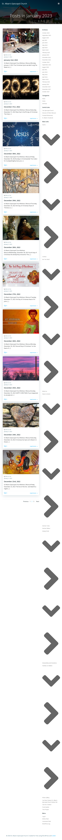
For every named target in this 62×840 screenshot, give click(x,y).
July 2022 (44, 69)
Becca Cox (8, 55)
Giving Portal (45, 531)
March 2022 (45, 79)
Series (43, 101)
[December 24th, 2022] (21, 415)
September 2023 (46, 35)
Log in (44, 816)
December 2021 (46, 87)
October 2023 (45, 33)
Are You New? (46, 259)
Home (44, 125)
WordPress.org (46, 824)
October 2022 (45, 62)
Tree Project (45, 809)
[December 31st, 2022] (21, 87)
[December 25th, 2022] (21, 368)
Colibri (54, 836)
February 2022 (46, 82)
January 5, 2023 (8, 57)
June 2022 (44, 72)
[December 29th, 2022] (21, 181)
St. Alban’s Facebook (47, 118)
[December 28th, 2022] (21, 228)
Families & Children (47, 665)
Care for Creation (46, 804)
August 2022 (45, 67)
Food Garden (45, 807)
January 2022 (45, 84)
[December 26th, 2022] (21, 321)
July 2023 (44, 40)
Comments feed (46, 821)
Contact (44, 256)
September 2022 (46, 65)
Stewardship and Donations (49, 663)
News (43, 98)
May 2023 (44, 45)
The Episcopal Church (48, 110)
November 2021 (46, 89)
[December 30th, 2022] (21, 134)
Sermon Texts (46, 526)
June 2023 (44, 42)
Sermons (44, 103)
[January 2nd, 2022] (21, 40)
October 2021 (45, 91)
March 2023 (45, 50)
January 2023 (45, 55)
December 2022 (46, 57)
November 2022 (46, 60)
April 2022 (44, 77)
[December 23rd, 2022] (21, 462)
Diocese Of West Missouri (49, 113)
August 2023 (45, 38)
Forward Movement (47, 115)
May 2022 (44, 74)
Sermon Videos (46, 528)
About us (44, 391)
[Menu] (58, 3)
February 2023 (46, 52)
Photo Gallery (45, 797)
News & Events (46, 394)
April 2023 (44, 47)
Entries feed (45, 819)
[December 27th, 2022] (21, 274)
